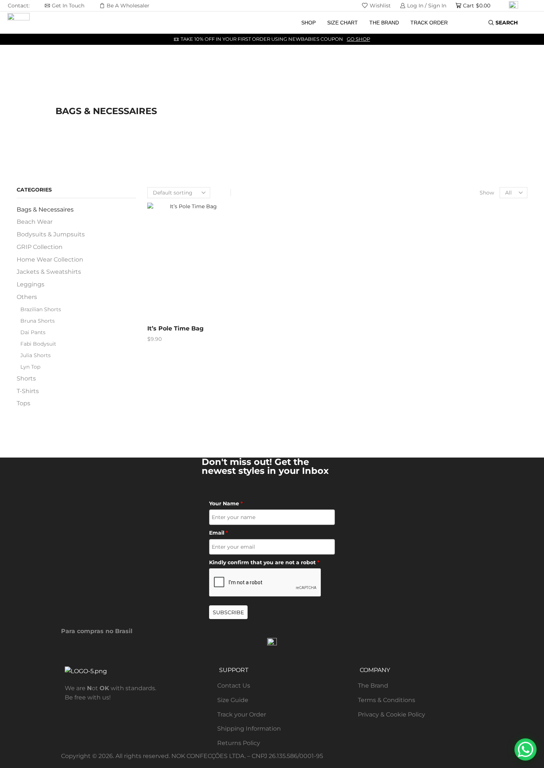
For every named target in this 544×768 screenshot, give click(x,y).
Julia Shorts (35, 355)
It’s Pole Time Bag (175, 328)
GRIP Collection (40, 246)
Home (63, 102)
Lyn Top (30, 366)
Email (218, 532)
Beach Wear (35, 221)
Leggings (30, 284)
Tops (23, 403)
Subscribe (228, 612)
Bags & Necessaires (45, 209)
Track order (429, 23)
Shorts (26, 378)
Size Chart (342, 23)
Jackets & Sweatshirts (49, 271)
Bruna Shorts (37, 320)
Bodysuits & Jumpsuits (51, 234)
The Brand (384, 23)
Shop (308, 23)
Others (27, 296)
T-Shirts (28, 391)
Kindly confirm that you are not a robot (264, 562)
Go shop (358, 39)
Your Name (226, 503)
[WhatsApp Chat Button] (525, 749)
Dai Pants (33, 332)
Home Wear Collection (50, 259)
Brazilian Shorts (40, 309)
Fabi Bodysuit (38, 343)
